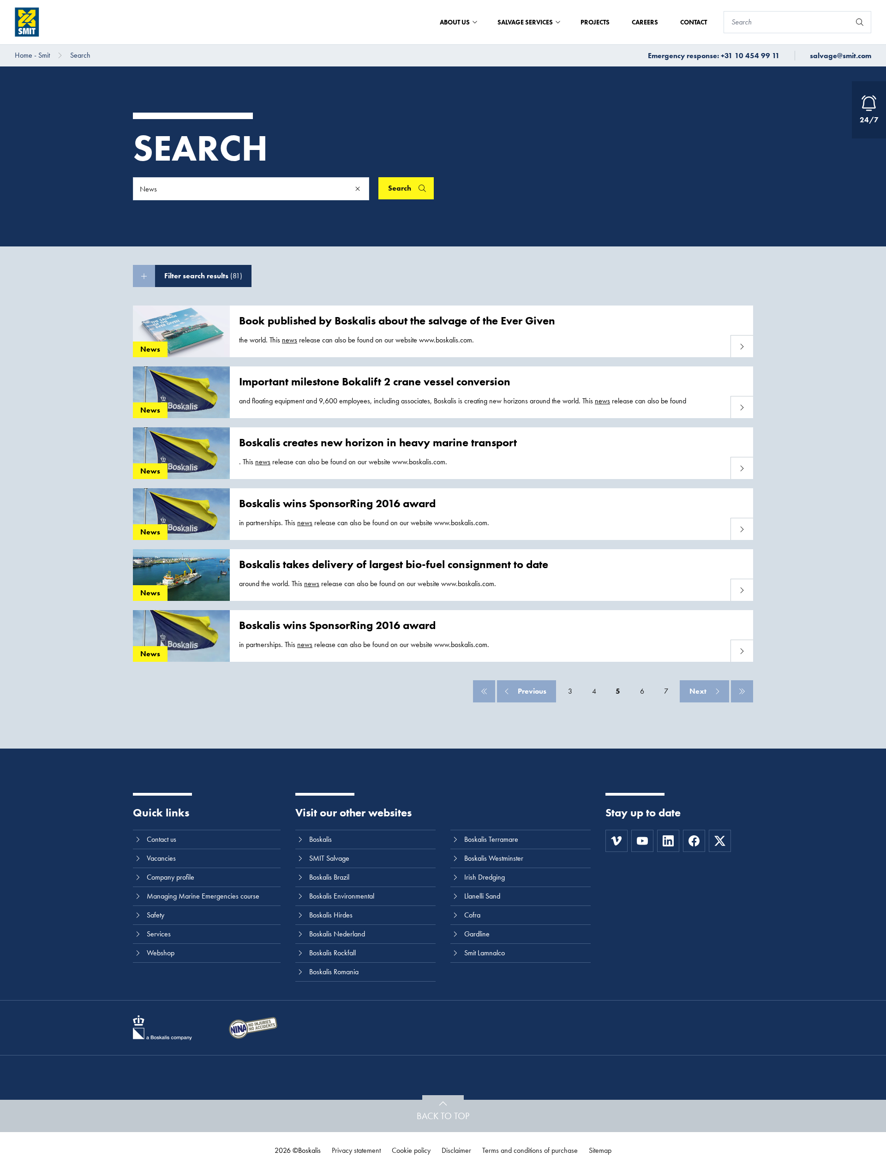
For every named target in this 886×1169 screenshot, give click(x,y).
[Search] (860, 22)
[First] (484, 691)
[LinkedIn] (668, 841)
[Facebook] (694, 841)
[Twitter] (720, 841)
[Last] (742, 691)
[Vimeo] (616, 841)
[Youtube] (642, 841)
